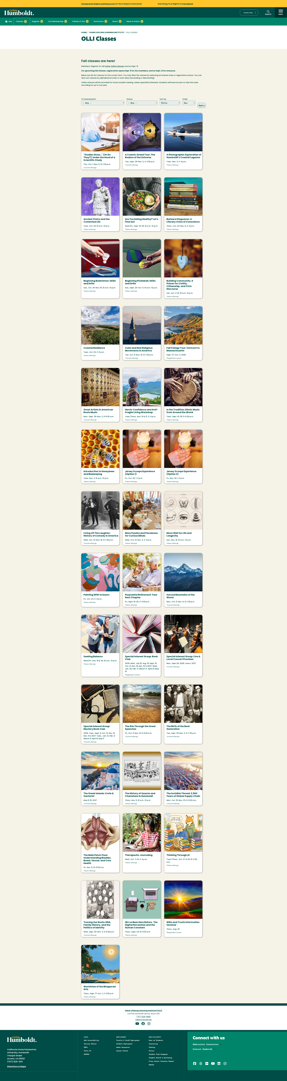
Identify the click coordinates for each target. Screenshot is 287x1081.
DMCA (85, 1047)
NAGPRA (86, 1054)
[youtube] (138, 1024)
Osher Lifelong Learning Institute (106, 32)
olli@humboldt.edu (143, 1020)
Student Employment (124, 1044)
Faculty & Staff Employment (128, 1040)
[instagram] (149, 1024)
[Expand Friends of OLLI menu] (87, 21)
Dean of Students (156, 1040)
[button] (249, 13)
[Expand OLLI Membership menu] (65, 21)
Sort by (163, 99)
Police (151, 1051)
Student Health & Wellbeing (160, 1058)
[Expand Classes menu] (25, 21)
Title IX (87, 1051)
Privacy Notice (90, 1044)
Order (185, 99)
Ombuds (151, 1065)
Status (130, 99)
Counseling (153, 1044)
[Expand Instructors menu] (105, 21)
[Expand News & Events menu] (142, 21)
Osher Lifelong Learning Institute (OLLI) (143, 1011)
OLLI (10, 21)
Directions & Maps (16, 1067)
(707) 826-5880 (143, 1017)
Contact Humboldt (202, 1049)
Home (84, 32)
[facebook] (144, 1024)
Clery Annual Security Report (161, 1061)
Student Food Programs (158, 1054)
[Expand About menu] (120, 21)
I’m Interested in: (88, 99)
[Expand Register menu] (41, 21)
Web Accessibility (91, 1040)
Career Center (122, 1051)
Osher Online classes (114, 66)
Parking (152, 1047)
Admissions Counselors (206, 1044)
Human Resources (123, 1047)
